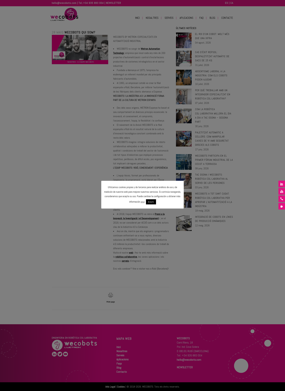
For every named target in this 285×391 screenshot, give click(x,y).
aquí (143, 201)
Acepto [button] (151, 201)
